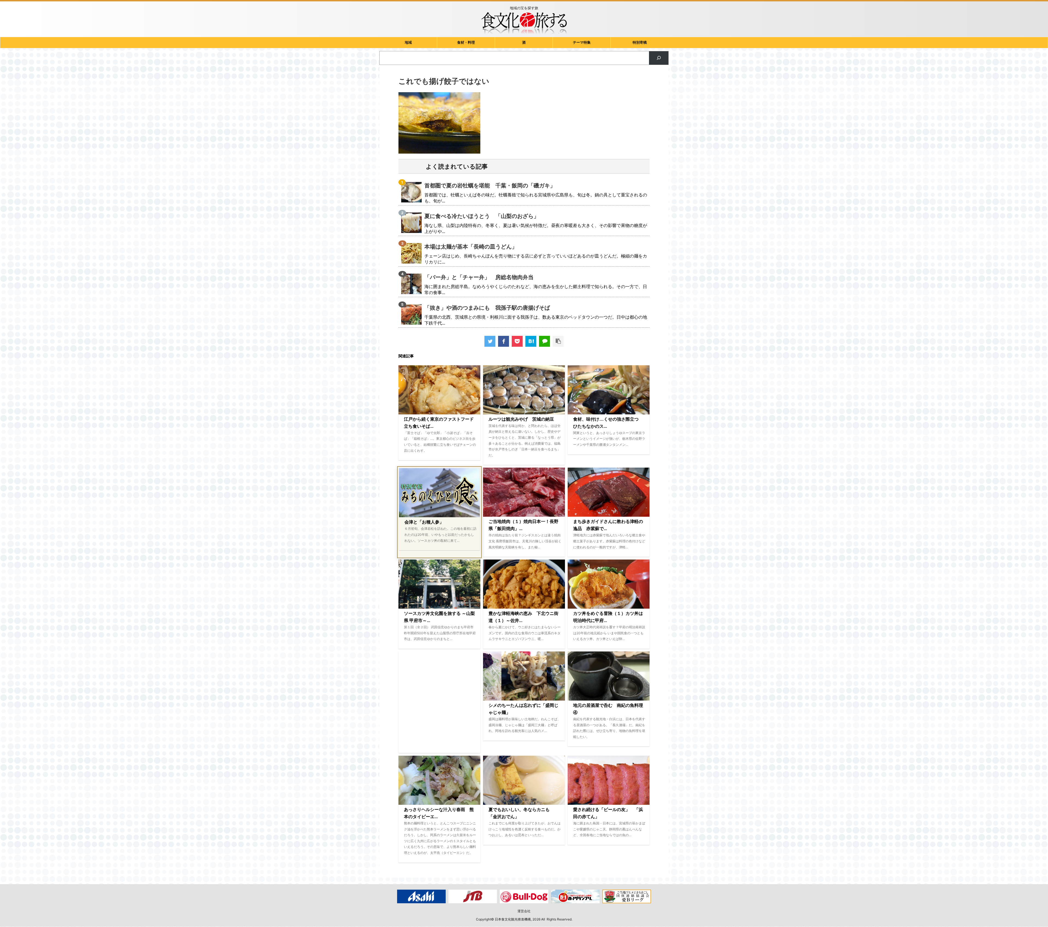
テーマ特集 (582, 42)
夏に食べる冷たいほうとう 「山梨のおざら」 (481, 216)
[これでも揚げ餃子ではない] (530, 341)
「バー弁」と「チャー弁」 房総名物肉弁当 (479, 277)
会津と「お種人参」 (424, 522)
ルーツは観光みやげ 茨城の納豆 (521, 419)
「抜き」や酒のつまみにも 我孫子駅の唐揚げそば (487, 307)
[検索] (658, 58)
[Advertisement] (439, 702)
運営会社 (524, 911)
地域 (408, 42)
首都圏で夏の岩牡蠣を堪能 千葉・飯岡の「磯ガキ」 (489, 185)
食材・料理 (466, 42)
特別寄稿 (640, 42)
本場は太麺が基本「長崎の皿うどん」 (470, 246)
